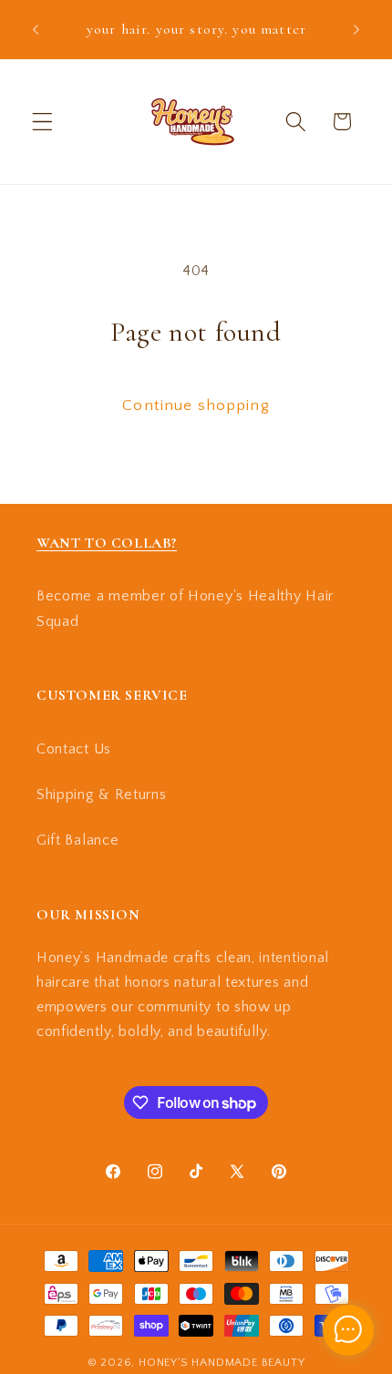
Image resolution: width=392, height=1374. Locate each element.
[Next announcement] (356, 29)
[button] (42, 121)
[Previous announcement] (35, 29)
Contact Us (73, 749)
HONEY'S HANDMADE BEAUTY (222, 1362)
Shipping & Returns (101, 794)
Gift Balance (77, 840)
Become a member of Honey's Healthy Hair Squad (185, 608)
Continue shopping (196, 405)
